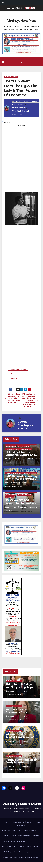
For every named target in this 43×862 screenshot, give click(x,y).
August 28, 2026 (15, 691)
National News (11, 446)
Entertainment (21, 841)
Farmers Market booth (18, 370)
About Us (5, 836)
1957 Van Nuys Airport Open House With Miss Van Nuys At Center (14, 398)
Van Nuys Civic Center (9, 857)
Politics (15, 852)
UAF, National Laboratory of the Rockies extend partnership (21, 479)
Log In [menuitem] (3, 2)
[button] (21, 62)
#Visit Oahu (17, 114)
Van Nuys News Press (21, 21)
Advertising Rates (16, 836)
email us (14, 378)
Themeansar (21, 825)
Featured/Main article (13, 473)
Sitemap (22, 852)
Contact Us (35, 836)
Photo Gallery (6, 852)
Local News (21, 846)
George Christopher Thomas (26, 101)
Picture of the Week (11, 76)
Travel (35, 852)
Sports (29, 852)
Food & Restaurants (8, 846)
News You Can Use (23, 446)
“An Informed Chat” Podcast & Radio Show (22, 830)
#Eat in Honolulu (19, 108)
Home (4, 830)
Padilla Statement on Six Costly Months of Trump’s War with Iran (21, 762)
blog (10, 372)
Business (26, 836)
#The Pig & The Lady (21, 111)
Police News (10, 497)
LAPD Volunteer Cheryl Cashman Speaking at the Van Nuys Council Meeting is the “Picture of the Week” (28, 400)
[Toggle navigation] (39, 61)
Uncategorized (26, 449)
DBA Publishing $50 (8, 841)
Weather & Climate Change (28, 857)
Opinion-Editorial (32, 846)
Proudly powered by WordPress (14, 822)
